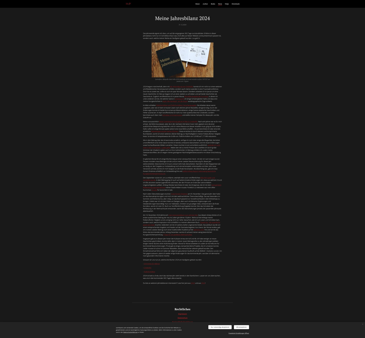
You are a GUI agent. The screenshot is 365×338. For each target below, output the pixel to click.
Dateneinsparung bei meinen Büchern (165, 131)
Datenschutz (182, 318)
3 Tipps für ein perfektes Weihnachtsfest (177, 235)
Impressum (182, 314)
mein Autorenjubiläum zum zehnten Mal (183, 215)
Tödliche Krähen (149, 272)
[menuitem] (198, 4)
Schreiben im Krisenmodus (172, 115)
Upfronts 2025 (199, 230)
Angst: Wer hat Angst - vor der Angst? (175, 101)
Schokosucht (179, 99)
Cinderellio (147, 268)
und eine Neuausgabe (176, 105)
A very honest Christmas (179, 194)
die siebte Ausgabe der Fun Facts (196, 96)
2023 (193, 283)
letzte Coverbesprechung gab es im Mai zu (178, 121)
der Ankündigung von (181, 86)
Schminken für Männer (152, 264)
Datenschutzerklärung (130, 332)
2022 (203, 283)
